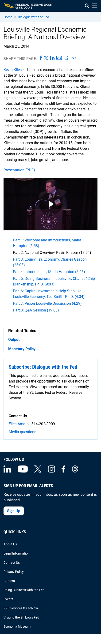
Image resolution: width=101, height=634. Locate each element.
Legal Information (17, 553)
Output (13, 339)
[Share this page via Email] (59, 58)
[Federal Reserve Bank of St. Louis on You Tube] (23, 471)
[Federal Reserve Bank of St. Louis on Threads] (75, 471)
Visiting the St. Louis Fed (21, 617)
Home (8, 17)
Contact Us (12, 562)
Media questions (22, 432)
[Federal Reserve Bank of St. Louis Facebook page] (63, 471)
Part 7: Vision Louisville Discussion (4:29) (47, 303)
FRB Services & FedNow (21, 608)
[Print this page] (66, 58)
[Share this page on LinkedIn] (52, 58)
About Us (10, 544)
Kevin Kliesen (15, 70)
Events (8, 599)
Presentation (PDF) (19, 170)
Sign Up (13, 511)
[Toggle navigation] (94, 6)
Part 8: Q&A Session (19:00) (36, 310)
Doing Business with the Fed (24, 590)
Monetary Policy (21, 349)
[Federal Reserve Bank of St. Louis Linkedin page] (7, 471)
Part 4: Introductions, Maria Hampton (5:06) (49, 272)
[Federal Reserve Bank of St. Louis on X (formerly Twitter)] (37, 471)
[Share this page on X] (46, 58)
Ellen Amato (19, 424)
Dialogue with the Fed (33, 17)
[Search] (87, 6)
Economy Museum (17, 626)
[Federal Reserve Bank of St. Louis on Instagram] (51, 471)
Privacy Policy (14, 572)
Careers (9, 581)
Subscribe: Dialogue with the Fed (43, 367)
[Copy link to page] (73, 58)
